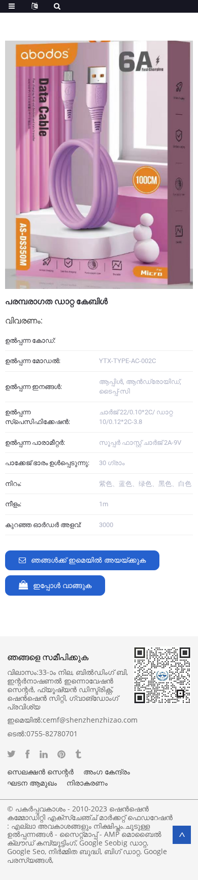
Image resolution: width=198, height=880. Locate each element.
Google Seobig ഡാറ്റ (113, 843)
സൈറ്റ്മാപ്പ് (78, 834)
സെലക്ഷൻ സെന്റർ (40, 771)
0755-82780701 (52, 733)
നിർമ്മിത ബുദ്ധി (74, 851)
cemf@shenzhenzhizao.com (90, 720)
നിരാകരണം (87, 783)
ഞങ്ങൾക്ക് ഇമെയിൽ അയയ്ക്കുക (88, 560)
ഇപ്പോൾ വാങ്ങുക (62, 586)
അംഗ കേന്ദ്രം (106, 771)
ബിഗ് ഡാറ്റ (122, 851)
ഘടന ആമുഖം (32, 783)
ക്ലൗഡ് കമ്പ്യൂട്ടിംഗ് (41, 843)
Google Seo (26, 851)
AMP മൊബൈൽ (132, 834)
